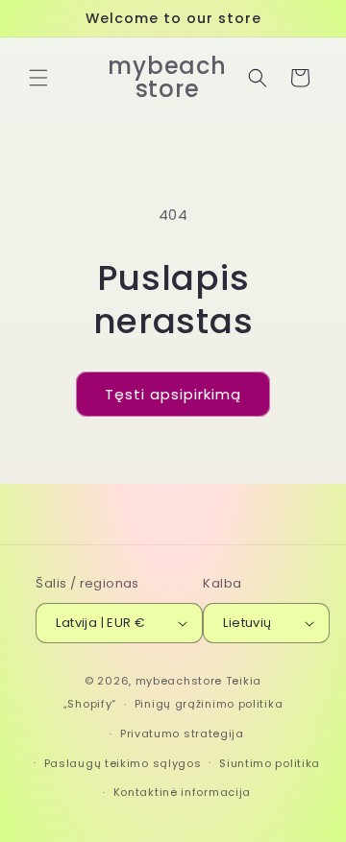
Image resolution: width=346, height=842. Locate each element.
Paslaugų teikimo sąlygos (123, 763)
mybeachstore (179, 680)
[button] (38, 78)
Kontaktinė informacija (182, 792)
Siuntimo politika (269, 763)
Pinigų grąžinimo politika (209, 703)
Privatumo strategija (182, 733)
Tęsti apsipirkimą (173, 394)
